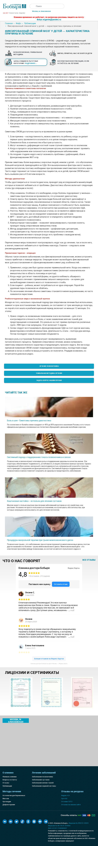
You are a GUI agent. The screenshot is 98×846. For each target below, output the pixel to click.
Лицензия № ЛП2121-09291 (79, 823)
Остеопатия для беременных (14, 795)
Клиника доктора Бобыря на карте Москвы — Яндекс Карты (49, 663)
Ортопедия (7, 801)
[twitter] (16, 821)
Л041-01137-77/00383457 (57, 828)
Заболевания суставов (40, 780)
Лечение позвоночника (49, 366)
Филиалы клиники (9, 777)
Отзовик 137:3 (66, 801)
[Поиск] (32, 6)
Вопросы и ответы (10, 780)
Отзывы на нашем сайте (71, 805)
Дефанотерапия (9, 805)
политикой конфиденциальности (81, 831)
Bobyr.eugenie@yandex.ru (49, 19)
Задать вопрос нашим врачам (49, 380)
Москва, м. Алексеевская (41, 11)
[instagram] (34, 821)
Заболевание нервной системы (44, 786)
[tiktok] (22, 821)
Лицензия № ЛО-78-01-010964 (59, 826)
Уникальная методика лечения (49, 373)
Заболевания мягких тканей (42, 783)
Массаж (6, 798)
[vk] (5, 821)
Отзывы (6, 783)
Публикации (7, 786)
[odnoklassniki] (28, 821)
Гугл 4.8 (64, 798)
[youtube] (10, 821)
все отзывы (88, 560)
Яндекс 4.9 (65, 795)
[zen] (40, 821)
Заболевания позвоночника (42, 777)
